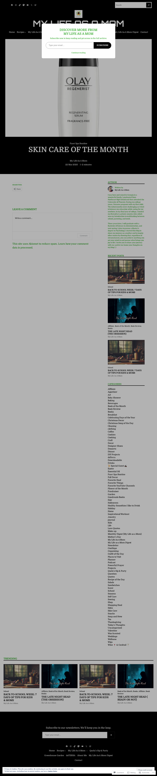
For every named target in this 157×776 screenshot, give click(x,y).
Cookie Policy (52, 771)
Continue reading (78, 53)
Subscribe (102, 45)
